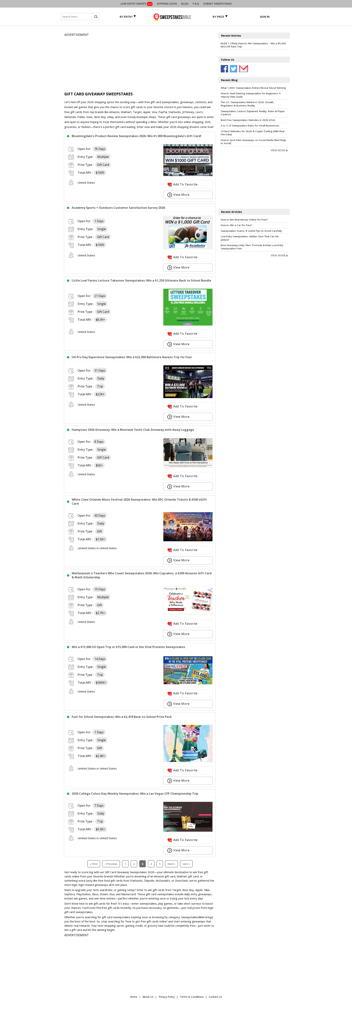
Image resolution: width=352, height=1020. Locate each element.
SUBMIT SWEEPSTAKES (217, 3)
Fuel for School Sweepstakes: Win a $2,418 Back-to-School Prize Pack (122, 717)
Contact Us (215, 996)
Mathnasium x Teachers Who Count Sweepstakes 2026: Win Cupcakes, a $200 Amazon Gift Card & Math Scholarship (142, 575)
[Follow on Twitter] (233, 68)
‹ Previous (111, 864)
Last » (186, 864)
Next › (171, 864)
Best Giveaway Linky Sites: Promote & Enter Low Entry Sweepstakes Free (252, 247)
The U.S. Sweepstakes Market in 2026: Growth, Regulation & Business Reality (247, 104)
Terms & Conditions (192, 996)
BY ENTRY (126, 16)
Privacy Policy (167, 996)
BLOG (184, 3)
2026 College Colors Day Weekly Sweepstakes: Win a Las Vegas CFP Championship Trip (135, 794)
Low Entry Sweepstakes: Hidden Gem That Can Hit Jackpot (249, 238)
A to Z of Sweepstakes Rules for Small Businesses (250, 125)
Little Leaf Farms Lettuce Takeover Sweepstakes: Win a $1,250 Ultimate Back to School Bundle (141, 280)
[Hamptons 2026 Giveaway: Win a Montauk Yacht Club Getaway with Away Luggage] (188, 467)
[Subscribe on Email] (242, 68)
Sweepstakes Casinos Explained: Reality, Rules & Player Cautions (253, 113)
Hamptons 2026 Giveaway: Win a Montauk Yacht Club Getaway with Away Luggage (133, 430)
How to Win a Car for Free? (236, 225)
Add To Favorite (185, 184)
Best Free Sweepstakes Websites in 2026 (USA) (248, 120)
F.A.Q (196, 3)
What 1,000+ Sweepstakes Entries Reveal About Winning (253, 88)
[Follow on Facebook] (224, 68)
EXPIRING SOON (167, 3)
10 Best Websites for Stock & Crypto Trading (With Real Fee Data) (252, 133)
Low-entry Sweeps (136, 3)
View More (181, 195)
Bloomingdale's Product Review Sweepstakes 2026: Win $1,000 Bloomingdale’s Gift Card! (136, 136)
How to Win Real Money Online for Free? (244, 219)
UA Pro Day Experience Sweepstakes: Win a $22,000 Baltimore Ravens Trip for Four (132, 357)
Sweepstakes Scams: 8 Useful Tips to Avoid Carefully (251, 230)
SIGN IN (265, 16)
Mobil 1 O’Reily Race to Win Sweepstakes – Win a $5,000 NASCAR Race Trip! (253, 45)
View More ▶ (279, 150)
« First (94, 864)
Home (133, 996)
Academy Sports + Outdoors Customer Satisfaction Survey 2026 (118, 208)
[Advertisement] (139, 63)
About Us (147, 996)
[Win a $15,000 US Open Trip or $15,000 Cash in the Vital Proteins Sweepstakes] (188, 683)
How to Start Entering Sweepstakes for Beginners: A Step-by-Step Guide (251, 95)
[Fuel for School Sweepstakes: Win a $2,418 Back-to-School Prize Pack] (188, 761)
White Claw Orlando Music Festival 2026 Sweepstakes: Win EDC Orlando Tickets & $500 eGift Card (139, 502)
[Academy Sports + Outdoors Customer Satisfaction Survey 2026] (188, 248)
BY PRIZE (218, 16)
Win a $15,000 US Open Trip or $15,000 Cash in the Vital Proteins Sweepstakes (128, 647)
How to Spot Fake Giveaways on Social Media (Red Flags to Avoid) (253, 141)
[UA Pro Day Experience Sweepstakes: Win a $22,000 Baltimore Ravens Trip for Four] (188, 397)
